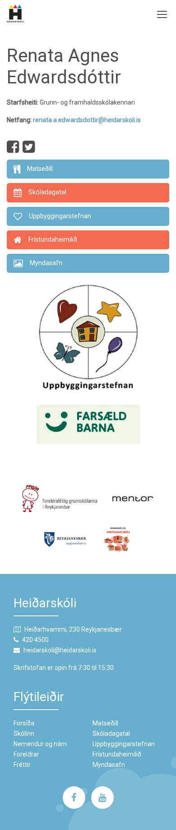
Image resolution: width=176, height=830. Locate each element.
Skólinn (24, 733)
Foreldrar (26, 754)
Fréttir (22, 764)
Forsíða (24, 723)
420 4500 (35, 639)
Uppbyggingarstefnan (124, 743)
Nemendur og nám (40, 743)
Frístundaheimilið (117, 754)
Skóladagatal (111, 733)
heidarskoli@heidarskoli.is (60, 650)
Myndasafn (109, 764)
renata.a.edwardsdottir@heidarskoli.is (87, 120)
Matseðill (105, 723)
